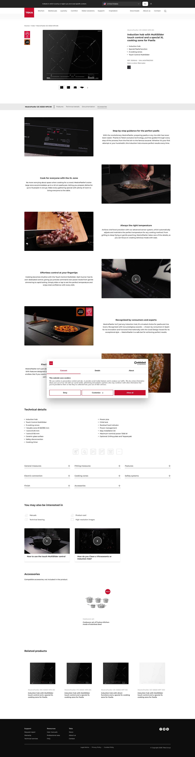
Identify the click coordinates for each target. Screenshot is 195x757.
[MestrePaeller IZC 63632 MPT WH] (152, 673)
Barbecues (52, 11)
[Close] (151, 4)
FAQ (48, 738)
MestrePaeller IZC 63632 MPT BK (114, 690)
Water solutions (88, 11)
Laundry (63, 11)
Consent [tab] (63, 371)
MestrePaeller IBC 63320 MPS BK (41, 690)
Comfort (74, 11)
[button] (121, 3)
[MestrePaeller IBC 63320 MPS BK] (42, 673)
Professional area (53, 735)
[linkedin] (167, 729)
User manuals (52, 732)
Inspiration (113, 11)
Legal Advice (85, 747)
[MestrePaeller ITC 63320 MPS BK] (79, 673)
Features (59, 107)
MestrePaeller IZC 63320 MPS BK (38, 107)
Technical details (72, 107)
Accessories (102, 107)
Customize (96, 393)
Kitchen (41, 11)
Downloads (134, 11)
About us (146, 11)
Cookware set (88, 619)
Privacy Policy (96, 747)
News (71, 732)
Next (87, 88)
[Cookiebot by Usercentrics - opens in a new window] (136, 363)
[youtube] (164, 729)
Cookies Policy (109, 747)
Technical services (31, 738)
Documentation (88, 107)
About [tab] (131, 371)
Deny (65, 393)
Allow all (130, 393)
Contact (157, 11)
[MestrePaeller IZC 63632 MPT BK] (116, 673)
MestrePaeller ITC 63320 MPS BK (78, 690)
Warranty (27, 735)
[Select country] (170, 11)
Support (101, 11)
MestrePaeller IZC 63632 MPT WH (151, 690)
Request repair (29, 732)
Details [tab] (97, 371)
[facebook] (160, 729)
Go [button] (145, 4)
